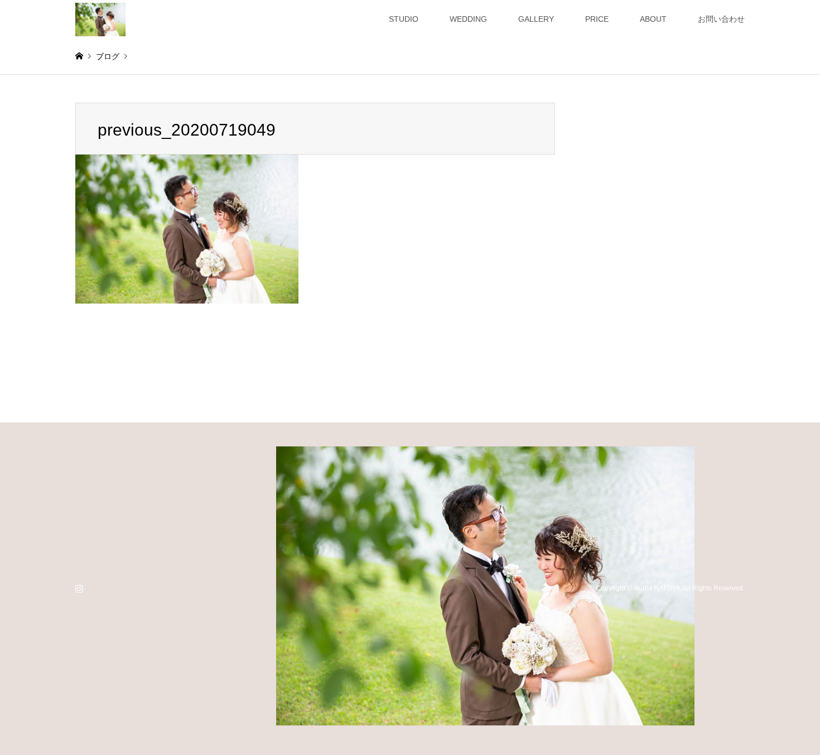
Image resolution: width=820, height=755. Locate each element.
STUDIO (403, 19)
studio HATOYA (657, 588)
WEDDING (468, 19)
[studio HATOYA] (100, 19)
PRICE (597, 19)
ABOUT (653, 19)
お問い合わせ (721, 19)
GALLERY (536, 19)
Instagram (79, 588)
